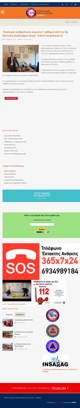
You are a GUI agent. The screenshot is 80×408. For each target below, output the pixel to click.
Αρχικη (6, 4)
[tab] (9, 314)
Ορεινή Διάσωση (10, 174)
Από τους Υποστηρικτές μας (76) (15, 154)
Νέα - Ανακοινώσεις (26, 39)
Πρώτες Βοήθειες (10, 171)
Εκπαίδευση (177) (10, 148)
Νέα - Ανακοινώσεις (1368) (13, 139)
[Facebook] (67, 4)
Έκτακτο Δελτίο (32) (11, 151)
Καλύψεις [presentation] (20, 315)
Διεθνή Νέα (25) (9, 145)
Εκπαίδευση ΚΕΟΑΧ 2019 (23, 320)
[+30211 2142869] (71, 4)
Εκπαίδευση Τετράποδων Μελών (15, 183)
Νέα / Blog (74, 22)
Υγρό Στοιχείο (9, 177)
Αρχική (67, 22)
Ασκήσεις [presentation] (9, 315)
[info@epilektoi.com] (75, 4)
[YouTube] (63, 4)
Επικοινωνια (24, 4)
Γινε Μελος (14, 4)
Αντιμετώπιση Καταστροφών (14, 180)
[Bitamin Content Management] (74, 402)
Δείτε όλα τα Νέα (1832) (12, 136)
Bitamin (59, 402)
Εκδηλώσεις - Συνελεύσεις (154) (15, 142)
